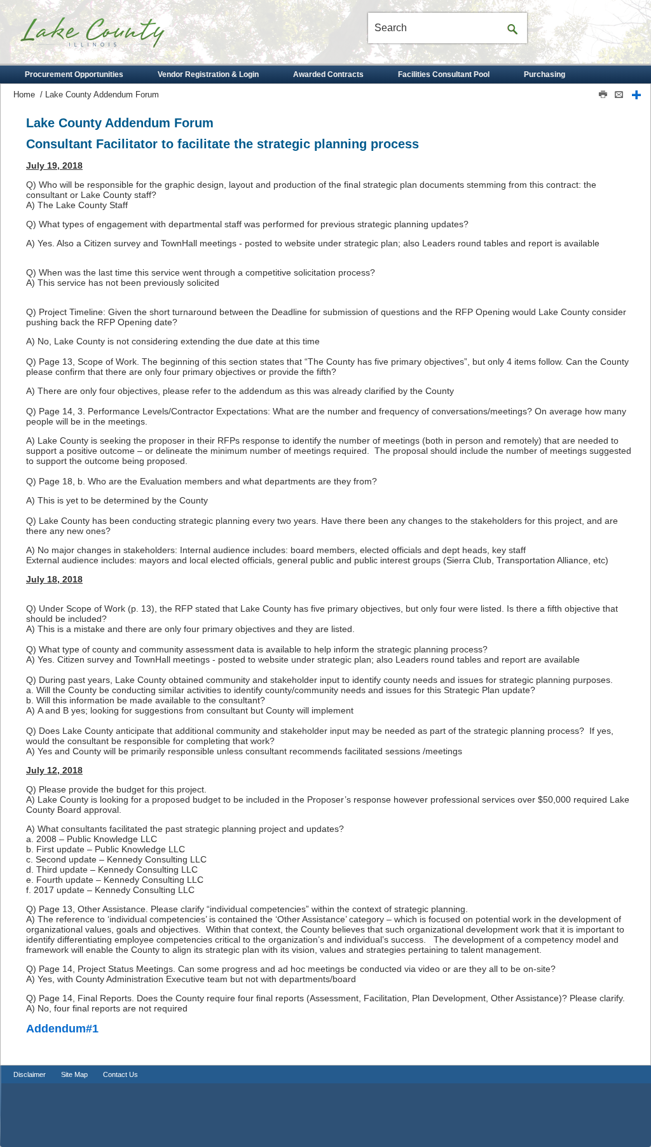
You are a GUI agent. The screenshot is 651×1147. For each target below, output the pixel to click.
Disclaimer (29, 1074)
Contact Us (120, 1074)
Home (24, 94)
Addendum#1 (62, 1028)
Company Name (115, 37)
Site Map (74, 1074)
